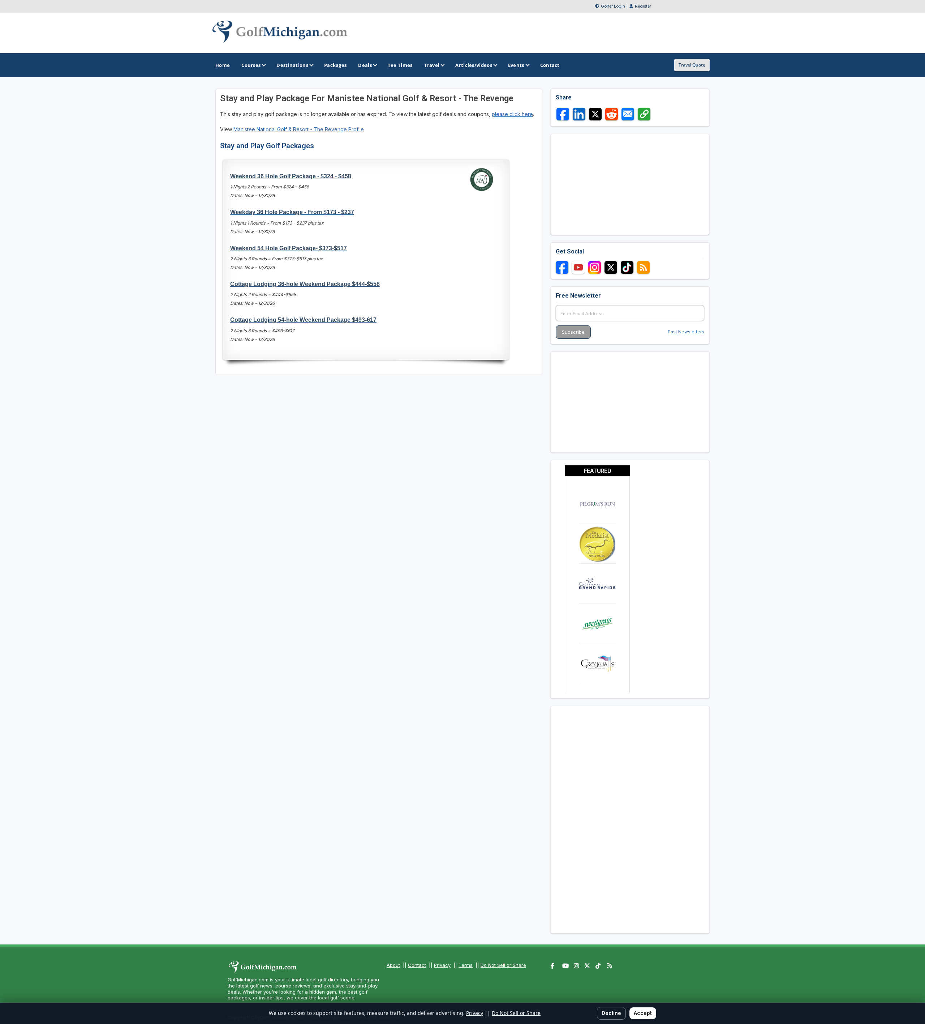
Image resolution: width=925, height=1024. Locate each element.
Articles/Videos (473, 65)
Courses (251, 65)
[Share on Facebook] (562, 114)
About (393, 965)
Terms (466, 965)
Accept (643, 1013)
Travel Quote (692, 65)
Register (643, 6)
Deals (365, 65)
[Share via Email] (627, 114)
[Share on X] (595, 114)
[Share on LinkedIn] (579, 114)
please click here (512, 114)
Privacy (442, 965)
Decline (611, 1013)
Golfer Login (613, 6)
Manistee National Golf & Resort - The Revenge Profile (298, 129)
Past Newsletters (686, 331)
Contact (417, 965)
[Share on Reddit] (611, 114)
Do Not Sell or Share (503, 965)
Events (516, 65)
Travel (432, 65)
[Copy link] (644, 114)
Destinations (292, 65)
